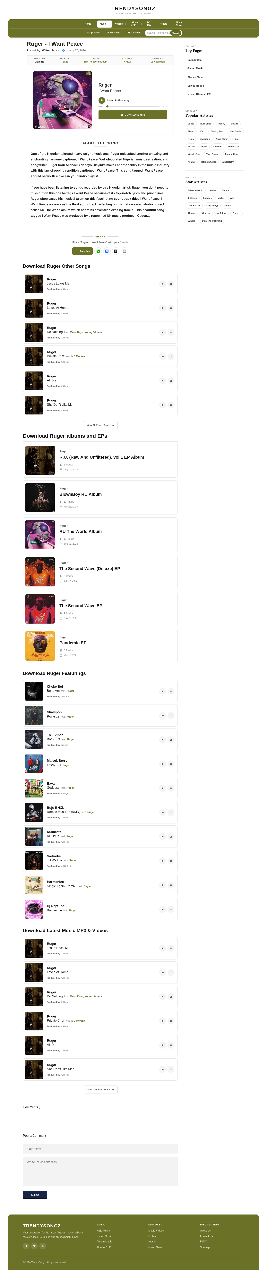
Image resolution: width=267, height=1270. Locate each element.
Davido (234, 124)
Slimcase (206, 213)
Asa (232, 198)
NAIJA (127, 61)
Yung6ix (192, 221)
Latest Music (158, 61)
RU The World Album (95, 61)
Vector (221, 198)
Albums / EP (104, 1247)
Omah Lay (233, 146)
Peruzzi (236, 213)
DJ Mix (152, 1236)
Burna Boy (205, 124)
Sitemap (205, 1247)
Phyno (204, 146)
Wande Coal (194, 154)
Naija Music (93, 32)
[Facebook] (26, 1246)
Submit (35, 1194)
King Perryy (212, 205)
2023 (65, 61)
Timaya (191, 213)
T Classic (192, 198)
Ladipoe (207, 198)
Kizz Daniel (235, 131)
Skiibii (227, 205)
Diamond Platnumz (212, 221)
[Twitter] (34, 1246)
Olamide (217, 146)
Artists (152, 1241)
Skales (212, 190)
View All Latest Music (98, 1089)
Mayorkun (205, 139)
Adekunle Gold (195, 190)
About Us (205, 1230)
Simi (237, 139)
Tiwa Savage (212, 154)
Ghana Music (113, 32)
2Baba (191, 124)
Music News (155, 1247)
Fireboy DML (217, 131)
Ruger (105, 85)
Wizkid (191, 146)
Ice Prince (222, 213)
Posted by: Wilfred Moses (44, 50)
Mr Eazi (191, 162)
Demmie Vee (194, 205)
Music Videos (156, 1230)
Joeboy (221, 124)
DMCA (204, 1241)
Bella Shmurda (208, 162)
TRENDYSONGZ (133, 8)
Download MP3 (135, 115)
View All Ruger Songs (98, 425)
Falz (202, 131)
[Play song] (102, 100)
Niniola (225, 190)
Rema (191, 139)
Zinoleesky (228, 162)
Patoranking (231, 154)
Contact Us (206, 1236)
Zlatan (191, 131)
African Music (133, 32)
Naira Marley (222, 139)
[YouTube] (42, 1246)
